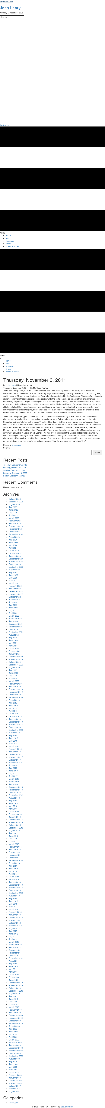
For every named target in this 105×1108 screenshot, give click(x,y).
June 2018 (13, 738)
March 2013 (14, 909)
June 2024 (13, 542)
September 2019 (16, 697)
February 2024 (15, 553)
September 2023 (16, 566)
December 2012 (16, 917)
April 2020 (13, 678)
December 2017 (16, 754)
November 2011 (16, 952)
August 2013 (14, 895)
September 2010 (16, 990)
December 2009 (16, 1015)
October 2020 (15, 662)
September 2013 (16, 893)
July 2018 (13, 735)
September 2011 (16, 958)
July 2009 (13, 1028)
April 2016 (13, 808)
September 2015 (16, 827)
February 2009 (15, 1042)
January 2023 (15, 588)
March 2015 (14, 844)
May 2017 (13, 773)
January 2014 (15, 882)
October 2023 (15, 564)
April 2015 (13, 841)
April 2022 (13, 613)
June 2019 (13, 705)
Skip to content (6, 1)
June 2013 (13, 901)
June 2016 (13, 803)
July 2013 (13, 898)
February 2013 (15, 912)
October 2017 (15, 759)
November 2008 (16, 1050)
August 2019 (14, 700)
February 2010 (15, 1009)
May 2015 (13, 838)
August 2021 (14, 634)
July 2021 (13, 637)
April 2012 (13, 939)
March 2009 (14, 1039)
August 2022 (14, 602)
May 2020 (13, 675)
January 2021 (15, 653)
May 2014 (13, 871)
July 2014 (13, 865)
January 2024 (15, 556)
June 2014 (13, 868)
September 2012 (16, 925)
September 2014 (16, 860)
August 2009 (14, 1026)
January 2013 (15, 914)
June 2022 (13, 607)
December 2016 (16, 787)
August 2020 (14, 667)
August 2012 (14, 928)
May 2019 (13, 708)
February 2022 (15, 618)
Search (6, 447)
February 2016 (15, 814)
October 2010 (15, 988)
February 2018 (15, 749)
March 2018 (14, 746)
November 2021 (16, 626)
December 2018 (16, 721)
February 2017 (15, 781)
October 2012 (15, 922)
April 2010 (13, 1004)
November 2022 (16, 594)
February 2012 (15, 944)
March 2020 (14, 681)
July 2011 (13, 963)
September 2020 (16, 664)
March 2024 (14, 550)
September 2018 (16, 730)
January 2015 (15, 849)
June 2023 (13, 575)
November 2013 (16, 887)
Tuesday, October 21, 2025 (15, 464)
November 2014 (16, 855)
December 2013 (16, 884)
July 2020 (13, 670)
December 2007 (16, 1080)
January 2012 (15, 947)
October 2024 (15, 531)
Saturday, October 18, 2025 (15, 473)
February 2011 (15, 977)
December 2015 (16, 819)
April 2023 (13, 580)
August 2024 (14, 537)
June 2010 (13, 999)
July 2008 (13, 1061)
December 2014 (16, 852)
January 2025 (15, 523)
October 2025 (15, 499)
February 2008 (15, 1075)
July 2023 (13, 572)
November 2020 (16, 659)
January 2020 (15, 686)
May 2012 (13, 936)
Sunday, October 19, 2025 (14, 470)
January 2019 (15, 719)
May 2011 (13, 969)
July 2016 (13, 800)
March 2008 (14, 1072)
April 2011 (13, 971)
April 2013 (13, 906)
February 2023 (15, 586)
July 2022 (13, 605)
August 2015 (14, 830)
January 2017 (15, 784)
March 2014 (14, 876)
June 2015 (13, 835)
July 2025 (13, 507)
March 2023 (14, 583)
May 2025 (13, 512)
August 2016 (14, 797)
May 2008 (13, 1066)
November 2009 (16, 1018)
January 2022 (15, 621)
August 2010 (14, 993)
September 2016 (16, 795)
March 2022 (14, 615)
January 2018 (15, 751)
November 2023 (16, 561)
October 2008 (15, 1053)
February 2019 (15, 716)
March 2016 (14, 811)
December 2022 (16, 591)
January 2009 (15, 1045)
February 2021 (15, 651)
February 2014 (15, 879)
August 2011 (14, 960)
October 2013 (15, 890)
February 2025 (15, 520)
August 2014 (14, 863)
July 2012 (13, 931)
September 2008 (16, 1056)
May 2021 (13, 643)
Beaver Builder (67, 1106)
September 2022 (16, 599)
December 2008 (16, 1047)
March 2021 (14, 648)
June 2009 (13, 1031)
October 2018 (15, 727)
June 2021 (13, 640)
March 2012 (14, 941)
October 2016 (15, 792)
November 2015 (16, 822)
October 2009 (15, 1020)
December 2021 (16, 624)
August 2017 (14, 765)
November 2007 (16, 1083)
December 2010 (16, 982)
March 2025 (14, 518)
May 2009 (13, 1034)
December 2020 (16, 656)
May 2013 (13, 903)
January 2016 (15, 816)
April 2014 (13, 874)
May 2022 (13, 610)
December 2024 (16, 526)
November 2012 (16, 920)
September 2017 (16, 762)
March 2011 (14, 974)
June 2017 (13, 770)
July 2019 (13, 702)
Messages (16, 445)
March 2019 (14, 713)
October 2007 (15, 1085)
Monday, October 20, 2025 (14, 467)
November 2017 (16, 757)
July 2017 (13, 768)
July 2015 (13, 833)
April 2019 (13, 711)
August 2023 (14, 569)
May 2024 (13, 545)
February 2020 (15, 683)
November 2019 (16, 691)
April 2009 (13, 1037)
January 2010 (15, 1012)
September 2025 (16, 501)
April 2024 (13, 547)
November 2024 (16, 528)
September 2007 (16, 1088)
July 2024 (13, 539)
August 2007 (14, 1091)
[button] (4, 125)
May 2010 (13, 1001)
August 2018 (14, 732)
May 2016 (13, 806)
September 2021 (16, 632)
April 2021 (13, 645)
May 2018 (13, 740)
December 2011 (16, 950)
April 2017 (13, 776)
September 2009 (16, 1023)
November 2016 (16, 789)
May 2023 (13, 577)
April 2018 (13, 743)
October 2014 (15, 857)
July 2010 (13, 996)
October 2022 (15, 596)
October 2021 (15, 629)
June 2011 (13, 966)
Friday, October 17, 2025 (14, 475)
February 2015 (15, 846)
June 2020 (13, 672)
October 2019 (15, 694)
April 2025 (13, 515)
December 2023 (16, 558)
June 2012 (13, 933)
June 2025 (13, 509)
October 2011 (15, 955)
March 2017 (14, 778)
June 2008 (13, 1064)
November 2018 (16, 724)
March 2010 (14, 1007)
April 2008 (13, 1069)
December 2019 (16, 689)
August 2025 (14, 504)
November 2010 (16, 985)
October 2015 (15, 825)
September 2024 (16, 534)
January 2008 (15, 1077)
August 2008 (14, 1058)
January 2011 (15, 980)
